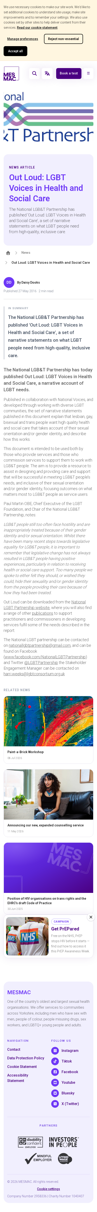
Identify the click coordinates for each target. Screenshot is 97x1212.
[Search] (34, 73)
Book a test (69, 73)
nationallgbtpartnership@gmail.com (40, 645)
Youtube (68, 1082)
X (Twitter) (70, 1104)
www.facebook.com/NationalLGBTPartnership (45, 657)
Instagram (70, 1050)
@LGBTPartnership (41, 662)
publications (42, 613)
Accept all (15, 51)
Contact (13, 1049)
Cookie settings (48, 1189)
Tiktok (67, 1061)
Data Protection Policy (25, 1058)
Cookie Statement (22, 1067)
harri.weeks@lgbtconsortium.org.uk (34, 673)
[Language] (47, 73)
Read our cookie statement (37, 27)
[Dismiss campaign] (91, 917)
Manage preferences (22, 39)
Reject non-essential (63, 39)
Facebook (70, 1072)
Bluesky (68, 1093)
